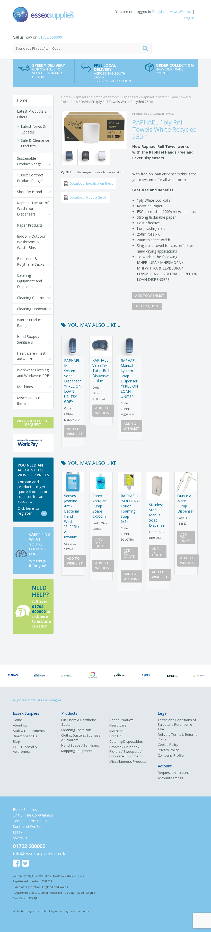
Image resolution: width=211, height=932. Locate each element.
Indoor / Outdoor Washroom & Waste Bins (31, 242)
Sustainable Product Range (29, 161)
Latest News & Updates (33, 129)
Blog (16, 741)
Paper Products (30, 225)
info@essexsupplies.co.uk (39, 853)
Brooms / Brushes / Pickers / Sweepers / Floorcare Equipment (125, 751)
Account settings (170, 778)
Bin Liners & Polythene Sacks (30, 261)
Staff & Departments (29, 730)
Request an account (173, 772)
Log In (189, 17)
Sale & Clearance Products (35, 143)
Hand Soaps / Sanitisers (28, 339)
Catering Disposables (126, 741)
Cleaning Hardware (32, 308)
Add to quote (147, 306)
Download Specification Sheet (91, 183)
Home (22, 100)
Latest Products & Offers (32, 114)
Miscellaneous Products (128, 761)
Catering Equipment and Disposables (29, 281)
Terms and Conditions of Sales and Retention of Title (177, 724)
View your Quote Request (33, 422)
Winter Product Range (29, 322)
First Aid (115, 736)
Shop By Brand (29, 191)
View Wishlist (180, 11)
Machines (25, 386)
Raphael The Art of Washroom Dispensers (32, 208)
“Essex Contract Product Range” (30, 178)
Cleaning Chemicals (33, 297)
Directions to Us (25, 736)
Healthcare (118, 725)
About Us (20, 725)
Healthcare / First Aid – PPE (31, 356)
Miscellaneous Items (29, 400)
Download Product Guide (88, 197)
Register (159, 11)
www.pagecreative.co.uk (72, 911)
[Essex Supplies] (59, 14)
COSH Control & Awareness (25, 749)
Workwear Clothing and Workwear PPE (33, 373)
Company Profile (171, 755)
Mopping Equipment (76, 750)
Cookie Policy (168, 744)
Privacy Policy (168, 750)
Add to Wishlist (149, 295)
